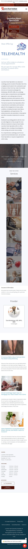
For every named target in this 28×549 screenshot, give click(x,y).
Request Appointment (7, 488)
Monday (9, 466)
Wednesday (9, 469)
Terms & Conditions (6, 524)
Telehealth (10, 1)
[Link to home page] (12, 9)
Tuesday (9, 467)
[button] (10, 36)
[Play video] (14, 151)
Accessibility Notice (16, 524)
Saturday (9, 474)
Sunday (6, 476)
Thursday (9, 471)
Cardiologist (14, 323)
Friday (9, 473)
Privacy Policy (20, 521)
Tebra (20, 544)
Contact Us (24, 524)
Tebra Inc (13, 521)
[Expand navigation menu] (26, 9)
